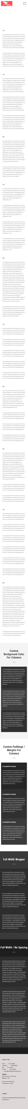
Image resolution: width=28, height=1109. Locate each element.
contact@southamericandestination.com (12, 1071)
